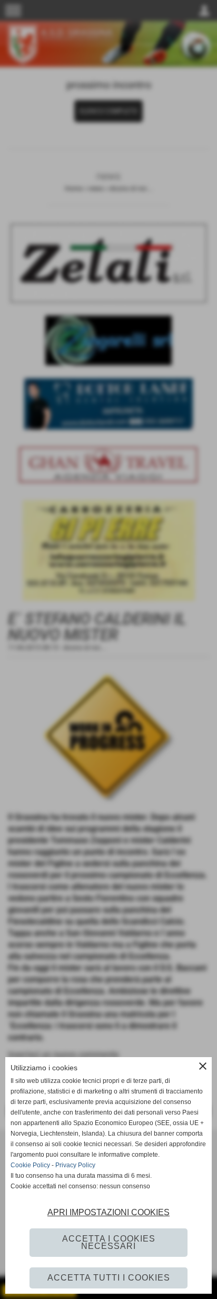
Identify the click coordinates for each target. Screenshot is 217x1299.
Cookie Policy (30, 1165)
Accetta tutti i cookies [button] (108, 1277)
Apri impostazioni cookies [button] (108, 1212)
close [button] (202, 1066)
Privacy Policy (75, 1165)
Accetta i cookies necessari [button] (108, 1242)
